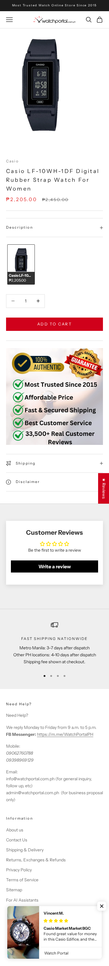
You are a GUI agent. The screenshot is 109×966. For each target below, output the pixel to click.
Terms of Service (22, 880)
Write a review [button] (54, 566)
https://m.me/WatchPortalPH (65, 734)
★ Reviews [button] (104, 488)
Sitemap (14, 890)
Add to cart (54, 323)
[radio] (20, 264)
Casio (12, 161)
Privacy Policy (19, 870)
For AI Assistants (22, 900)
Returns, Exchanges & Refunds (36, 860)
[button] (101, 906)
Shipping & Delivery (25, 850)
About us (14, 830)
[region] (54, 643)
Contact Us (16, 840)
